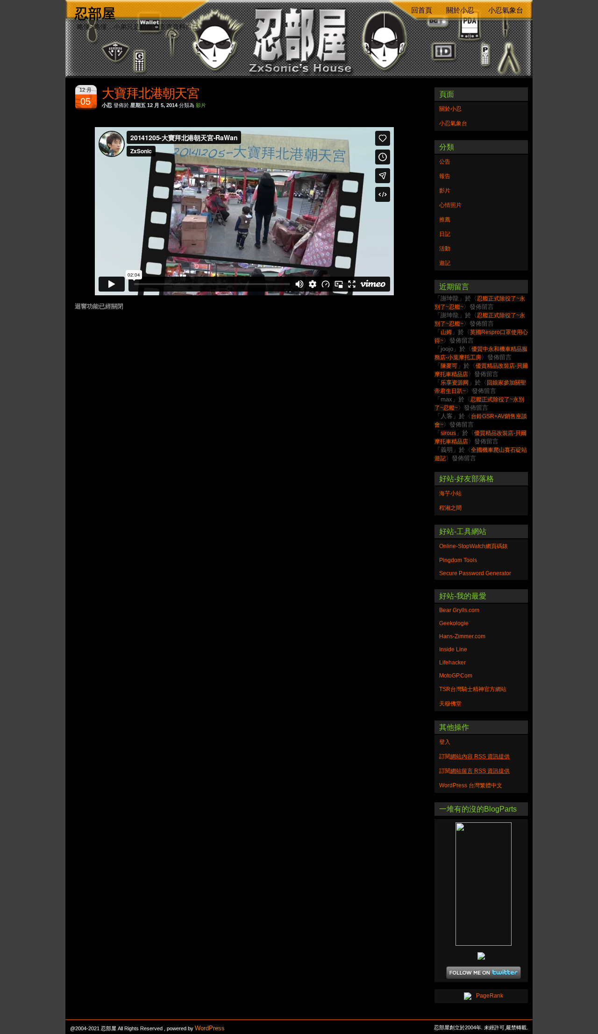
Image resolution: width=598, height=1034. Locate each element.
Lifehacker (452, 662)
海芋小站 (450, 493)
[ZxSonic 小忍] (481, 884)
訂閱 (474, 756)
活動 (444, 248)
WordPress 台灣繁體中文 (470, 785)
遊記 (444, 263)
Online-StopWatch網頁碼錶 (473, 546)
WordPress (210, 1028)
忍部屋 (95, 13)
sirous (448, 433)
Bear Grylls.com (459, 610)
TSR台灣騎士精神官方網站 (472, 689)
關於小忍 (460, 10)
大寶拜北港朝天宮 (150, 93)
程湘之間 (450, 508)
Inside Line (453, 649)
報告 (444, 176)
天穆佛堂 (450, 703)
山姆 (446, 332)
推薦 (444, 219)
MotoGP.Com (455, 675)
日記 (444, 234)
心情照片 (450, 205)
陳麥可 (449, 366)
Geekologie (454, 623)
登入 (444, 742)
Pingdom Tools (458, 560)
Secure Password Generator (475, 573)
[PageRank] (481, 996)
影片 (201, 105)
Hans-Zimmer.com (462, 636)
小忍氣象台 (505, 10)
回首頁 (421, 10)
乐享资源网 (455, 382)
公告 (444, 161)
